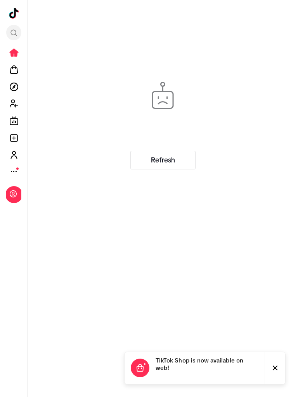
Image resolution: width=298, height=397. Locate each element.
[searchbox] (13, 32)
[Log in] (13, 194)
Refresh (163, 160)
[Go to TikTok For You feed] (14, 13)
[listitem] (14, 52)
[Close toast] (275, 368)
